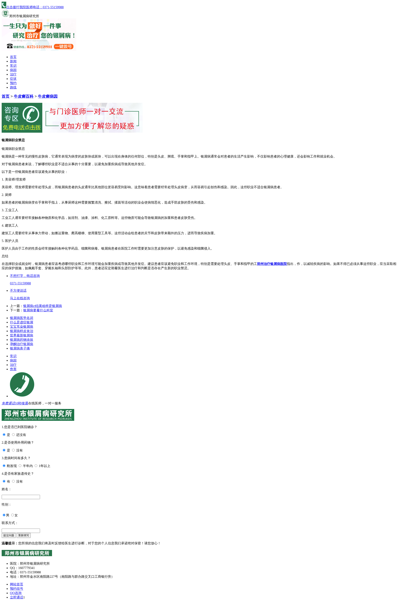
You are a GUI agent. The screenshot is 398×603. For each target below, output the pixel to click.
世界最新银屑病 (21, 335)
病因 (13, 70)
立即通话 (16, 597)
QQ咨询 (16, 593)
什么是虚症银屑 (21, 322)
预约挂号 (16, 588)
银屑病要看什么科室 (38, 310)
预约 (13, 83)
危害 (13, 369)
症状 (13, 78)
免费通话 (8, 403)
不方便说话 (18, 290)
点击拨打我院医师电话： (35, 7)
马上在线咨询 (20, 298)
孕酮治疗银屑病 (21, 344)
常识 (13, 65)
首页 (13, 57)
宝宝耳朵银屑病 (21, 326)
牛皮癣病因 (48, 96)
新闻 (13, 61)
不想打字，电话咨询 (25, 276)
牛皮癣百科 (24, 96)
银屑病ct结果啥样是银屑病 (42, 306)
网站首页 (16, 584)
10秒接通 (21, 403)
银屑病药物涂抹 (21, 339)
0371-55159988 (20, 283)
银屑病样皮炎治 (21, 331)
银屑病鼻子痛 (20, 348)
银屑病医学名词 (21, 318)
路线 (13, 87)
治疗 (13, 74)
